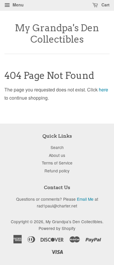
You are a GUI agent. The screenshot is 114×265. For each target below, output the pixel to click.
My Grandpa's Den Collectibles (57, 33)
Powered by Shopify (57, 228)
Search (57, 147)
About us (57, 155)
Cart (105, 5)
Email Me (85, 199)
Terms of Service (57, 163)
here (103, 89)
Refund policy (57, 171)
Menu (17, 5)
